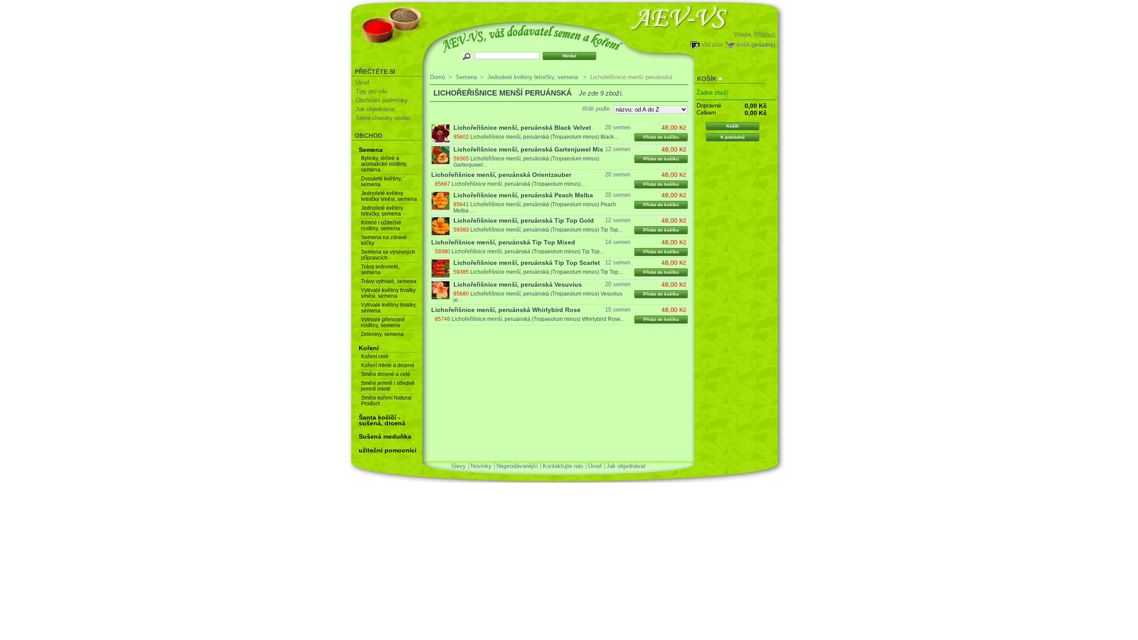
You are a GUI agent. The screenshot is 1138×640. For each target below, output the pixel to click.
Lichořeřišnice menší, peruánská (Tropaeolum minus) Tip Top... (546, 230)
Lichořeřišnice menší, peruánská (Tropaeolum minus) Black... (544, 137)
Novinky (481, 466)
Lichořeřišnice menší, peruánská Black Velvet (522, 127)
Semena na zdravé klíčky (384, 240)
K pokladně (733, 137)
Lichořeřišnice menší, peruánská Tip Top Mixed (503, 242)
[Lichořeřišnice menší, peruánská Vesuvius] (440, 290)
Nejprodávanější (517, 466)
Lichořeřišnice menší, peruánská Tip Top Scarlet (526, 262)
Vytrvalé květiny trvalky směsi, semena (388, 293)
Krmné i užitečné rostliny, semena (381, 226)
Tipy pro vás (372, 91)
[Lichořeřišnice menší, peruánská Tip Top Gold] (440, 226)
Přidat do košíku (661, 137)
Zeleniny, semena (382, 334)
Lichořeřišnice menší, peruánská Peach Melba (523, 195)
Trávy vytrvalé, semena (389, 281)
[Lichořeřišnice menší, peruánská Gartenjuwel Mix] (440, 155)
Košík (743, 45)
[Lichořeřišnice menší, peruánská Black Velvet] (440, 133)
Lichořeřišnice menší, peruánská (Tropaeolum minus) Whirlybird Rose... (538, 319)
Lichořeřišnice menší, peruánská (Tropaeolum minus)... (518, 184)
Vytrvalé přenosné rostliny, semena (383, 322)
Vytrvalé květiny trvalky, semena (389, 308)
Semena (371, 149)
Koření (369, 348)
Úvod (362, 82)
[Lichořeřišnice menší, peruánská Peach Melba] (440, 201)
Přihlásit (764, 34)
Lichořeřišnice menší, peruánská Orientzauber (501, 174)
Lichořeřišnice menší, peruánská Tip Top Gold (523, 220)
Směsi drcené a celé (385, 374)
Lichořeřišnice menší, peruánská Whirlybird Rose (506, 309)
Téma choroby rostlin (383, 118)
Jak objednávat (375, 109)
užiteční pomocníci (388, 450)
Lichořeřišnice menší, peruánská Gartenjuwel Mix (528, 149)
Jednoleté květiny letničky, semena (382, 211)
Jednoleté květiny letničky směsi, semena (389, 196)
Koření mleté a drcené (387, 365)
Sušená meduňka (385, 436)
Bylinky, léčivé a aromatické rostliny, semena (384, 164)
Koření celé (375, 356)
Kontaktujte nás (563, 466)
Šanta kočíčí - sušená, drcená (382, 420)
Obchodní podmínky (382, 100)
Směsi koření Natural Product (386, 401)
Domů (437, 77)
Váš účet (711, 45)
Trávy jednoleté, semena (380, 270)
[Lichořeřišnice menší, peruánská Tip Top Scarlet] (440, 268)
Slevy (458, 466)
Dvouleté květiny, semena (381, 182)
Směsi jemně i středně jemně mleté (388, 386)
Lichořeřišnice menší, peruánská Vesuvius (517, 284)
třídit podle (595, 108)
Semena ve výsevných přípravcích (388, 255)
